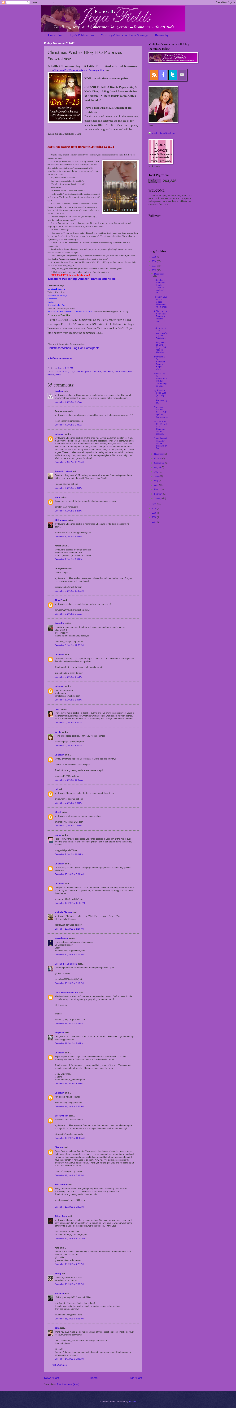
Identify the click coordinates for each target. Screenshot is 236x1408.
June (156, 476)
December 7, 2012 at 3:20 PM (69, 511)
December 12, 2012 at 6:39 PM (69, 1175)
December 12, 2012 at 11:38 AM (70, 1138)
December (159, 274)
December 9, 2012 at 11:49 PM (69, 854)
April (156, 485)
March (157, 489)
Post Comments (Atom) (68, 1384)
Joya (57, 1328)
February (158, 494)
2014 (154, 261)
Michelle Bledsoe (63, 912)
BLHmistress (61, 520)
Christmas (79, 371)
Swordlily (59, 623)
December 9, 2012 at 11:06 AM (69, 780)
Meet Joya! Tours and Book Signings (124, 35)
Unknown (59, 434)
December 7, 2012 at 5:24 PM (69, 536)
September (159, 463)
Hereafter (97, 371)
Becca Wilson (61, 1116)
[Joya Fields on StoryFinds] (162, 133)
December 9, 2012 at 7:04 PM (69, 803)
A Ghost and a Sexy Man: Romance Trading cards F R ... (160, 317)
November (159, 454)
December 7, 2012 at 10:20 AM (69, 462)
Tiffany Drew (61, 1216)
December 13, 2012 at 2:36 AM (69, 1207)
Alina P (58, 600)
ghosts (88, 371)
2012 (154, 270)
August (158, 467)
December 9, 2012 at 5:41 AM (69, 722)
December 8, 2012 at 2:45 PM (69, 700)
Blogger (132, 1401)
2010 (154, 508)
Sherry (58, 1273)
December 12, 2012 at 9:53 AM (69, 1106)
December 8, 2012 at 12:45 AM (69, 591)
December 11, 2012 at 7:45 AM (69, 1023)
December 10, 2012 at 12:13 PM (70, 903)
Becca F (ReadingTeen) (66, 964)
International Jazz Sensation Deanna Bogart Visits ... (159, 363)
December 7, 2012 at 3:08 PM (69, 488)
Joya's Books (120, 371)
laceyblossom (62, 938)
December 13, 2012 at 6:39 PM (69, 1284)
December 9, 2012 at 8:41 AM (69, 745)
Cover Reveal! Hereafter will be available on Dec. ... (160, 443)
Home (94, 1378)
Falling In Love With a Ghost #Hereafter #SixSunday (160, 302)
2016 (154, 257)
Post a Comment (59, 1365)
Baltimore (59, 371)
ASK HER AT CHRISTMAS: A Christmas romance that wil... (160, 427)
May (156, 480)
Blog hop (69, 371)
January (158, 498)
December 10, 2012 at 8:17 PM (69, 983)
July (156, 472)
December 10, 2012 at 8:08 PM (69, 954)
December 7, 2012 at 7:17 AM (69, 402)
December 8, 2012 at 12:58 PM (69, 645)
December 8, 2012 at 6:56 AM (69, 614)
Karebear (59, 391)
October (158, 458)
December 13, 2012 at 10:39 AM (70, 1238)
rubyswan (59, 1032)
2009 (154, 513)
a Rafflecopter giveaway (60, 358)
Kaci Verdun (61, 1184)
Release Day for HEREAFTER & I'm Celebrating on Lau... (160, 379)
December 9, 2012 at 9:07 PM (69, 825)
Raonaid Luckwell (63, 471)
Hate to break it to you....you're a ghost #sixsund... (160, 333)
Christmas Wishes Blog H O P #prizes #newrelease (161, 412)
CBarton (59, 1147)
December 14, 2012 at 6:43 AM (69, 1359)
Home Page (55, 35)
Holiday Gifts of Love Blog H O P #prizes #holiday (160, 347)
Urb (56, 789)
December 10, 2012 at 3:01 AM (69, 874)
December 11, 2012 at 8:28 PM (69, 1083)
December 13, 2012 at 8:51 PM (69, 1319)
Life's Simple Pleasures (66, 992)
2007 (154, 522)
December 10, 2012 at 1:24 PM (69, 929)
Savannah (60, 1293)
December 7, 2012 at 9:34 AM (69, 425)
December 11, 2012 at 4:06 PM (69, 1043)
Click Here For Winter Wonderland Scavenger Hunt (79, 70)
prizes (58, 374)
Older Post (135, 1378)
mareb (58, 835)
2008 (154, 517)
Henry (58, 709)
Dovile (58, 732)
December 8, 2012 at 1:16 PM (69, 677)
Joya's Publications (82, 35)
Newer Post (51, 1378)
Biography (161, 35)
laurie (57, 497)
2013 (154, 266)
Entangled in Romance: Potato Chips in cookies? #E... (160, 286)
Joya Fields (107, 371)
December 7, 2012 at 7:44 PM (69, 559)
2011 (154, 504)
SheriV (58, 812)
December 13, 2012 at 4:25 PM (69, 1264)
